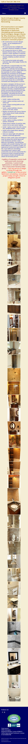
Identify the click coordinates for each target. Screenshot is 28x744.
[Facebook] (2, 712)
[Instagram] (4, 712)
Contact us (11, 172)
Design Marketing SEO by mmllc (6, 741)
